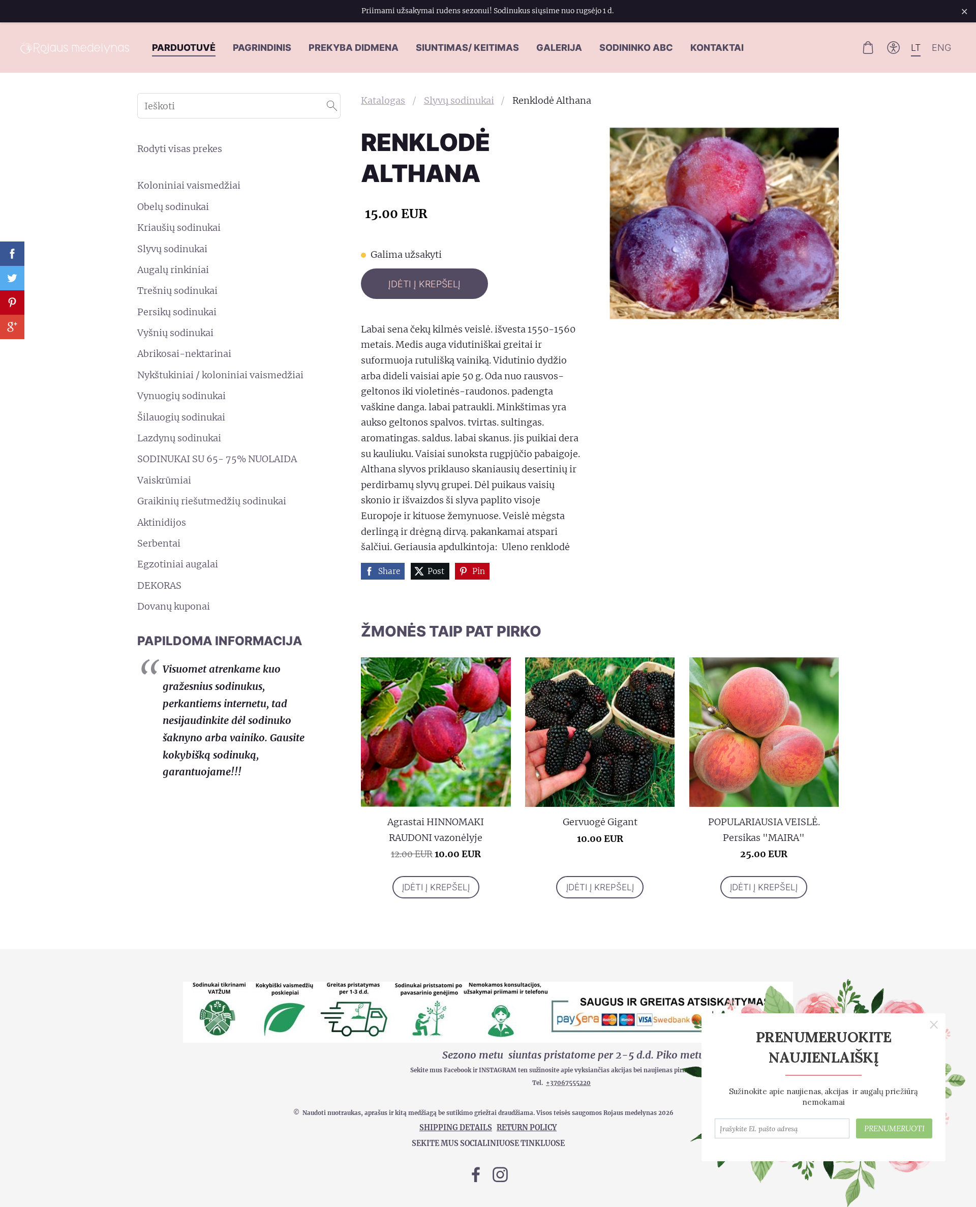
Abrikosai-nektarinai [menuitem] (184, 353)
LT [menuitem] (916, 47)
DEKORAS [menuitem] (159, 585)
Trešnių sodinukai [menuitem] (177, 290)
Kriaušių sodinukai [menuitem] (179, 227)
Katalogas (383, 100)
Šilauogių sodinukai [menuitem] (181, 417)
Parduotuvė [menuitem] (184, 47)
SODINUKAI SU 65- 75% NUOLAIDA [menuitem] (217, 459)
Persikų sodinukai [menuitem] (177, 312)
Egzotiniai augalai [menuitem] (177, 564)
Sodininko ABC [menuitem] (636, 47)
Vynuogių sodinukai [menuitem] (181, 396)
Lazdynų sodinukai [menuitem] (179, 438)
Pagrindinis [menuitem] (262, 47)
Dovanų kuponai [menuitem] (173, 606)
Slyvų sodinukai (459, 100)
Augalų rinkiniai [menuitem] (173, 270)
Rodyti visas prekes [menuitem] (179, 149)
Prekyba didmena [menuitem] (354, 47)
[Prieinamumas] (893, 47)
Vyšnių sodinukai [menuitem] (175, 333)
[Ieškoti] (332, 106)
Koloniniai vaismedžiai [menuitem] (188, 185)
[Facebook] (476, 1175)
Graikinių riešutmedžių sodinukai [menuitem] (211, 501)
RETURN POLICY (527, 1127)
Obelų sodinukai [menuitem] (173, 207)
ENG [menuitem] (941, 47)
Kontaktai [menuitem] (717, 47)
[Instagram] (500, 1175)
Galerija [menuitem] (559, 47)
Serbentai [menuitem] (158, 543)
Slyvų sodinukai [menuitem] (172, 249)
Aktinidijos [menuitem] (161, 522)
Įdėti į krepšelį (424, 284)
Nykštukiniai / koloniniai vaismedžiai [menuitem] (220, 375)
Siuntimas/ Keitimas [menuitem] (467, 47)
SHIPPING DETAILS (455, 1127)
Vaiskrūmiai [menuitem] (164, 480)
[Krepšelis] (867, 47)
